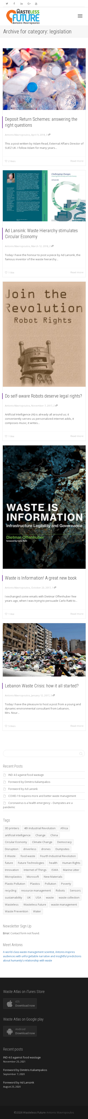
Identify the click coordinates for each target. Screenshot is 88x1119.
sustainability (13, 897)
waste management (64, 904)
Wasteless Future (34, 904)
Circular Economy (16, 842)
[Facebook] (14, 3)
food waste (28, 856)
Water (37, 911)
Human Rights (71, 863)
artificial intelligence (18, 835)
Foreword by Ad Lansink (23, 789)
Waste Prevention (16, 911)
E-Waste (10, 856)
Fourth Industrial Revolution (58, 856)
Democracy (64, 842)
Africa (64, 828)
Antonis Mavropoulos (60, 1112)
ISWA (54, 870)
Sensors (75, 890)
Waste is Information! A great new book (41, 578)
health (53, 863)
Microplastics (13, 877)
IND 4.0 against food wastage (26, 775)
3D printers (12, 828)
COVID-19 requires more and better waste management (42, 796)
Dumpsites (62, 849)
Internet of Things (35, 870)
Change (40, 835)
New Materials (53, 877)
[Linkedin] (21, 3)
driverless (29, 849)
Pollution (50, 884)
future (9, 863)
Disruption (11, 849)
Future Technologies (31, 863)
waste (50, 897)
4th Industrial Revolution (40, 828)
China (54, 835)
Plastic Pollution (15, 884)
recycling (10, 890)
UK (29, 897)
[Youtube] (36, 3)
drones (46, 849)
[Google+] (28, 3)
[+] (44, 79)
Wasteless (12, 904)
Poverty (66, 884)
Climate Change (42, 842)
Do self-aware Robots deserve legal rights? (43, 396)
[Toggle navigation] (80, 16)
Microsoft (33, 877)
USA (38, 897)
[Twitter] (6, 3)
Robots (60, 890)
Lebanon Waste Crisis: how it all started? (42, 685)
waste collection (69, 897)
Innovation (12, 870)
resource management (36, 890)
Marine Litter (71, 870)
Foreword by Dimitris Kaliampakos (29, 782)
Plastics (35, 884)
